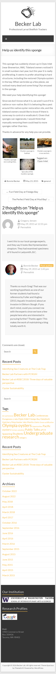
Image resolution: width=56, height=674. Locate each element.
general (47, 181)
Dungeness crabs (10, 419)
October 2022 (9, 491)
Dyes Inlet (42, 161)
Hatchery (6, 422)
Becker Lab (28, 23)
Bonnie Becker (13, 181)
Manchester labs (19, 422)
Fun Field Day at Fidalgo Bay (22, 191)
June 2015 (7, 559)
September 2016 (10, 527)
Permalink (25, 227)
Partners (14, 430)
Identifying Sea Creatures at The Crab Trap (24, 368)
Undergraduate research (27, 434)
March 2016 (8, 543)
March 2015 (8, 575)
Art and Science (7, 416)
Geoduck (45, 418)
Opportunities (37, 426)
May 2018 (7, 501)
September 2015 (10, 549)
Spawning (7, 433)
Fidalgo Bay (34, 419)
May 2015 (7, 564)
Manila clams (33, 422)
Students (18, 433)
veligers (23, 437)
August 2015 (9, 554)
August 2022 (9, 496)
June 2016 (7, 533)
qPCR (43, 430)
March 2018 (8, 512)
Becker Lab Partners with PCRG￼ (19, 374)
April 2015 (7, 570)
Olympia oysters (17, 425)
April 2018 (7, 506)
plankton (21, 430)
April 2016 (7, 538)
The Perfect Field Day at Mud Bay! (31, 199)
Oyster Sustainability (13, 388)
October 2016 (9, 522)
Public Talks (32, 429)
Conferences (41, 415)
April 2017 (7, 517)
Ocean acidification (47, 422)
